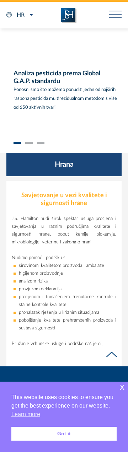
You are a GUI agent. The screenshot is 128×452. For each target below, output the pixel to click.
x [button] (122, 386)
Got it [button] (64, 433)
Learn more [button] (25, 414)
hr (21, 15)
